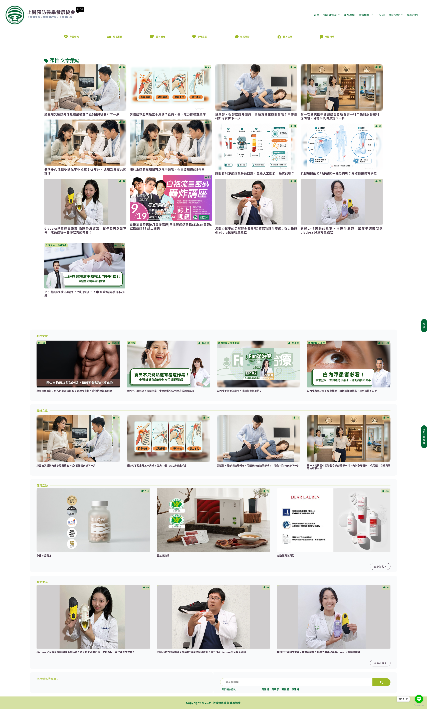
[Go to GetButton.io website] (419, 705)
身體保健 (74, 36)
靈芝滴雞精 (163, 555)
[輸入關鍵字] (296, 682)
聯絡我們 (412, 15)
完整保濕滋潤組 (285, 555)
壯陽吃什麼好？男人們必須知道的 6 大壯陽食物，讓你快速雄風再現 (74, 390)
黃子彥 (275, 689)
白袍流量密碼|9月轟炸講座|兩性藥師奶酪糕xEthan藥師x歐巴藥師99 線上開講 (171, 226)
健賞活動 (245, 36)
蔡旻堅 (285, 689)
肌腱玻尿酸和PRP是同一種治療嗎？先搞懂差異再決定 (339, 173)
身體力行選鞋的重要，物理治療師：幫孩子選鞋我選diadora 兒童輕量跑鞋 (342, 230)
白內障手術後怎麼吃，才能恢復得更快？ (239, 390)
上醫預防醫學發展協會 (51, 12)
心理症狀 (202, 36)
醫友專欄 (349, 15)
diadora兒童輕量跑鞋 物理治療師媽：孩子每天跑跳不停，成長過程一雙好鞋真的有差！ (85, 230)
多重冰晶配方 (44, 555)
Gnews (381, 15)
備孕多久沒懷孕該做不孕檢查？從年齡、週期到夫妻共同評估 (85, 171)
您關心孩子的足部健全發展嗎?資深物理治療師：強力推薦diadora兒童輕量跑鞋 (256, 230)
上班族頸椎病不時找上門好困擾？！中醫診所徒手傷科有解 (84, 294)
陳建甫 (295, 689)
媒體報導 (329, 36)
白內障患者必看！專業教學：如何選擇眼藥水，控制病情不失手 (342, 390)
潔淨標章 (364, 15)
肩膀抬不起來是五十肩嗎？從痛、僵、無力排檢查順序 (168, 114)
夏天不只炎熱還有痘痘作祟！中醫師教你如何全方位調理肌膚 (160, 390)
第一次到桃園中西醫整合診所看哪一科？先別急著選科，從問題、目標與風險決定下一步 (342, 116)
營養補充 (160, 36)
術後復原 (234, 343)
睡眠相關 (118, 36)
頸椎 (54, 60)
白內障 (224, 343)
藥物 (322, 343)
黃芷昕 (265, 689)
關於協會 (394, 15)
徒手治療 (62, 245)
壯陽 (43, 343)
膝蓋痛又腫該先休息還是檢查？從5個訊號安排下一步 (81, 114)
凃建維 (51, 245)
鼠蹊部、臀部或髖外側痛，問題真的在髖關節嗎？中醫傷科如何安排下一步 (256, 116)
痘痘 (133, 343)
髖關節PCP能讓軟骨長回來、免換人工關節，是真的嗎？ (255, 173)
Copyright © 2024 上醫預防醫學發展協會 (213, 703)
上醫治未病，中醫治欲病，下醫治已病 (49, 17)
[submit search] (381, 682)
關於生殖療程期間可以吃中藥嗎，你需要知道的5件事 (167, 169)
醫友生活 (287, 36)
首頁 (316, 15)
